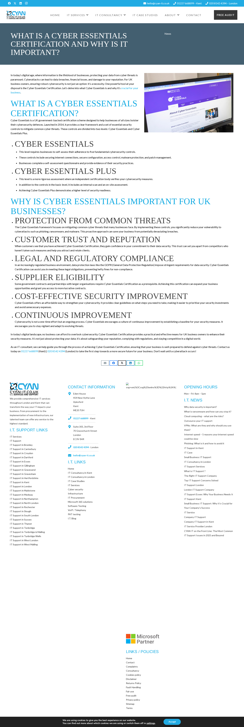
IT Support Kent (192, 499)
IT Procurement (76, 497)
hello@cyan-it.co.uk (84, 455)
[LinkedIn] (20, 3)
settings (151, 723)
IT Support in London (21, 486)
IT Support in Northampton (24, 498)
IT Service (189, 512)
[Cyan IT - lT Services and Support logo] (16, 15)
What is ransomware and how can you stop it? (207, 411)
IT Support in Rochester (22, 507)
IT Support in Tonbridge (22, 527)
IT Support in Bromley (21, 444)
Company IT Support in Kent (199, 521)
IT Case (188, 452)
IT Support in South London (24, 515)
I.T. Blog (72, 518)
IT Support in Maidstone (22, 490)
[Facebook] (9, 3)
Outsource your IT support (198, 420)
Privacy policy (133, 699)
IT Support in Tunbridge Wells (25, 536)
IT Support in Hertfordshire (24, 478)
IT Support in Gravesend (23, 469)
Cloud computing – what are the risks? (204, 416)
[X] (15, 3)
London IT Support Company (199, 489)
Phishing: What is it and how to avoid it (204, 443)
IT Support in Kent (19, 482)
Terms (129, 708)
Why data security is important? (200, 406)
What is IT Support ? (194, 471)
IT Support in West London (24, 540)
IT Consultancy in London (81, 476)
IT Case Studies (76, 481)
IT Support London (194, 485)
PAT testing (74, 514)
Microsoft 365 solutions (80, 501)
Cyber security (75, 489)
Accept (172, 721)
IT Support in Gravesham (23, 474)
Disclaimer (131, 679)
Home (71, 468)
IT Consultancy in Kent (80, 472)
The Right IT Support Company (200, 475)
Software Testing (77, 506)
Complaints (132, 666)
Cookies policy (133, 674)
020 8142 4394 (56, 351)
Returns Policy (133, 683)
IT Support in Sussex (21, 519)
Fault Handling (133, 687)
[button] (87, 14)
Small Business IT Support (197, 457)
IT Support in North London (24, 503)
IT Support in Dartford (21, 457)
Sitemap (130, 703)
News (167, 33)
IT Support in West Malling (24, 544)
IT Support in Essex (20, 461)
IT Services (16, 436)
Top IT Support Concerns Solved (201, 480)
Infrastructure (75, 493)
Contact (130, 662)
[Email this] (105, 363)
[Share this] (114, 363)
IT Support (15, 440)
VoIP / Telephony (77, 510)
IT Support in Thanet (21, 523)
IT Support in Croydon (21, 453)
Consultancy (132, 670)
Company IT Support (195, 517)
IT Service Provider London (198, 526)
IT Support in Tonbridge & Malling (27, 532)
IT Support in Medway (21, 494)
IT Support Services (194, 466)
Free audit (226, 14)
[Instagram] (26, 3)
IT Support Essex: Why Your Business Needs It (208, 494)
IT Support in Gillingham (22, 465)
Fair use (130, 691)
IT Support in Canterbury (23, 449)
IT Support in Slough (20, 511)
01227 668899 (29, 351)
